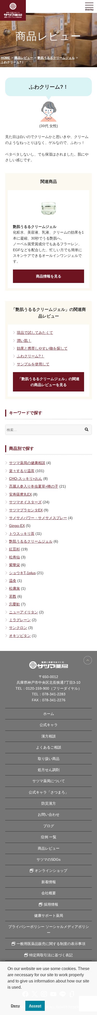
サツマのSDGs (48, 859)
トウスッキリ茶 (21, 534)
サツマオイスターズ (25, 502)
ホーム (48, 714)
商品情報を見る (48, 276)
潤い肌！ (24, 341)
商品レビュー (48, 848)
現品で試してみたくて (35, 332)
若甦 (12, 596)
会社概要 (48, 893)
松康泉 (14, 588)
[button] (8, 994)
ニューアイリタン (23, 612)
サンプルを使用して (33, 364)
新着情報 (48, 882)
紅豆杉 (14, 549)
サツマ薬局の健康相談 (27, 463)
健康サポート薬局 (48, 915)
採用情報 (51, 904)
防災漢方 (48, 803)
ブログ (48, 826)
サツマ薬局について (48, 781)
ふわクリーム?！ (30, 356)
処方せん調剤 (48, 770)
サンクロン (18, 628)
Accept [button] (35, 1006)
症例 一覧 (48, 837)
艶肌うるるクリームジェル (31, 541)
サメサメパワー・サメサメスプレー (38, 518)
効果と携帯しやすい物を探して (42, 348)
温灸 (12, 581)
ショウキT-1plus (22, 573)
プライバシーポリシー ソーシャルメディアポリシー (48, 929)
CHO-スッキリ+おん (25, 478)
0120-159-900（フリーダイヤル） (54, 688)
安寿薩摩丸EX (20, 494)
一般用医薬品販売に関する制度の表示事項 (51, 944)
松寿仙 (14, 557)
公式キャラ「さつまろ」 (49, 792)
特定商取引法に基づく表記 (51, 955)
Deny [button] (15, 1006)
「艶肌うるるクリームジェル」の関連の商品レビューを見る (48, 382)
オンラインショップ (51, 870)
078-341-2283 (53, 694)
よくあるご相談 (48, 747)
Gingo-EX (17, 526)
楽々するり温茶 (21, 471)
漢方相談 (48, 736)
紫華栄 (14, 565)
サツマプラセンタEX (26, 510)
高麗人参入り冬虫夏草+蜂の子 (33, 486)
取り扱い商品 (48, 759)
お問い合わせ (48, 814)
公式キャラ (49, 725)
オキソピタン (20, 636)
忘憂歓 (14, 604)
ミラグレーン (20, 620)
